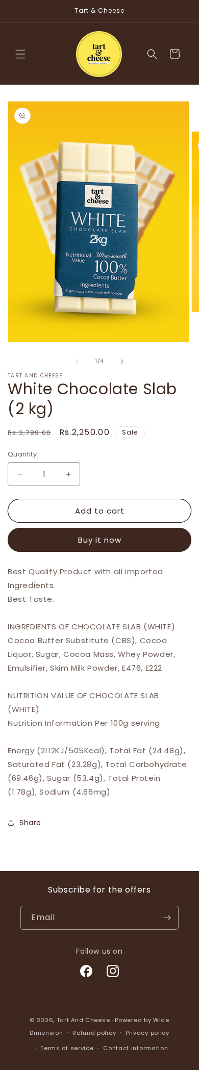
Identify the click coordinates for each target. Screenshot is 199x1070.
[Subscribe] (167, 918)
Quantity (22, 454)
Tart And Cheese (83, 1020)
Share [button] (30, 823)
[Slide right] (122, 361)
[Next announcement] (180, 11)
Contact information (135, 1048)
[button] (20, 54)
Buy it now (99, 539)
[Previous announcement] (19, 11)
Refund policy (94, 1033)
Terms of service (66, 1048)
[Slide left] (77, 361)
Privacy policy (147, 1033)
